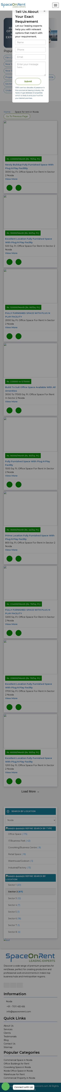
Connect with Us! (23, 1087)
